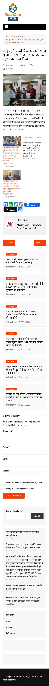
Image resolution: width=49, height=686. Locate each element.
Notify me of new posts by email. (20, 489)
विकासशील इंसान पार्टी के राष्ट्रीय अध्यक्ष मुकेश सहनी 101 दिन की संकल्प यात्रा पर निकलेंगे (24, 342)
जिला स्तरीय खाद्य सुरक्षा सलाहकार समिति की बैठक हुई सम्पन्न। (22, 534)
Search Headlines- (14, 511)
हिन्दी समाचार (9, 69)
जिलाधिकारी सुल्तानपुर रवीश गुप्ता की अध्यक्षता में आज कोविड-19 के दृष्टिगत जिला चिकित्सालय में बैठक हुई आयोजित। (12, 186)
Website (6, 471)
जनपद (8, 621)
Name (6, 447)
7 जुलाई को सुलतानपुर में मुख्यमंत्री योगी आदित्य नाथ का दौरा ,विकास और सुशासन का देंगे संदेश (24, 287)
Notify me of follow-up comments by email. (24, 483)
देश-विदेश (9, 627)
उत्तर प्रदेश (10, 615)
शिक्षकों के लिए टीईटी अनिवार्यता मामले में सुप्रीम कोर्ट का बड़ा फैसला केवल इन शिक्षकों (24, 397)
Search (37, 516)
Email (6, 459)
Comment (8, 431)
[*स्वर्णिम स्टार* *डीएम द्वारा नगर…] (33, 148)
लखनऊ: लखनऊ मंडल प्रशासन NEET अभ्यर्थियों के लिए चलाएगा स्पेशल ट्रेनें (21, 314)
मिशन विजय (9, 65)
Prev (11, 243)
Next (38, 243)
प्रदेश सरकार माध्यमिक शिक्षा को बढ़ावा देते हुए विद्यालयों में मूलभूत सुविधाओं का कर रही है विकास (24, 369)
